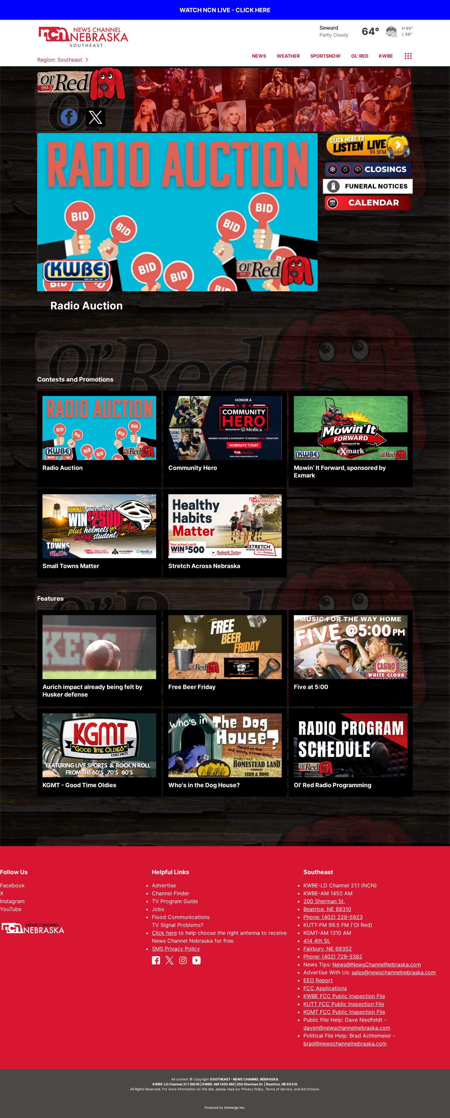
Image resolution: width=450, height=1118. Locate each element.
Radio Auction (86, 305)
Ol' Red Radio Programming (332, 784)
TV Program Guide (175, 901)
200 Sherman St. (324, 901)
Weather (288, 56)
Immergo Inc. (234, 1107)
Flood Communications (181, 917)
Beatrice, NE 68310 (327, 909)
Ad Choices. (310, 1089)
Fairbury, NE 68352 (327, 948)
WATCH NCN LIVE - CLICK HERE (225, 10)
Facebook (12, 885)
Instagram (12, 901)
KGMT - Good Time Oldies (79, 784)
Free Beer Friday (192, 686)
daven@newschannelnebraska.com (346, 1027)
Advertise (164, 885)
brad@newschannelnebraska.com (345, 1043)
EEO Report (318, 980)
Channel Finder (170, 893)
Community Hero (192, 467)
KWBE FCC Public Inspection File (344, 996)
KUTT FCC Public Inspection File (343, 1004)
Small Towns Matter (70, 565)
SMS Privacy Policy (176, 948)
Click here (164, 933)
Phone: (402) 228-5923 (333, 917)
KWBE (386, 56)
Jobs (158, 909)
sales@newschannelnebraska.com (394, 972)
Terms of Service (279, 1089)
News (259, 56)
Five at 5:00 (311, 686)
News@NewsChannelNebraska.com (376, 964)
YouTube (10, 909)
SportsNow (325, 56)
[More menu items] (405, 56)
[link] (177, 227)
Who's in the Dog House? (204, 784)
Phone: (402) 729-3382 (332, 956)
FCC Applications (325, 988)
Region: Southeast (59, 59)
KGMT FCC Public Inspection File (344, 1012)
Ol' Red (359, 56)
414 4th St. (316, 940)
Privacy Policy (252, 1089)
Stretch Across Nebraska (204, 565)
